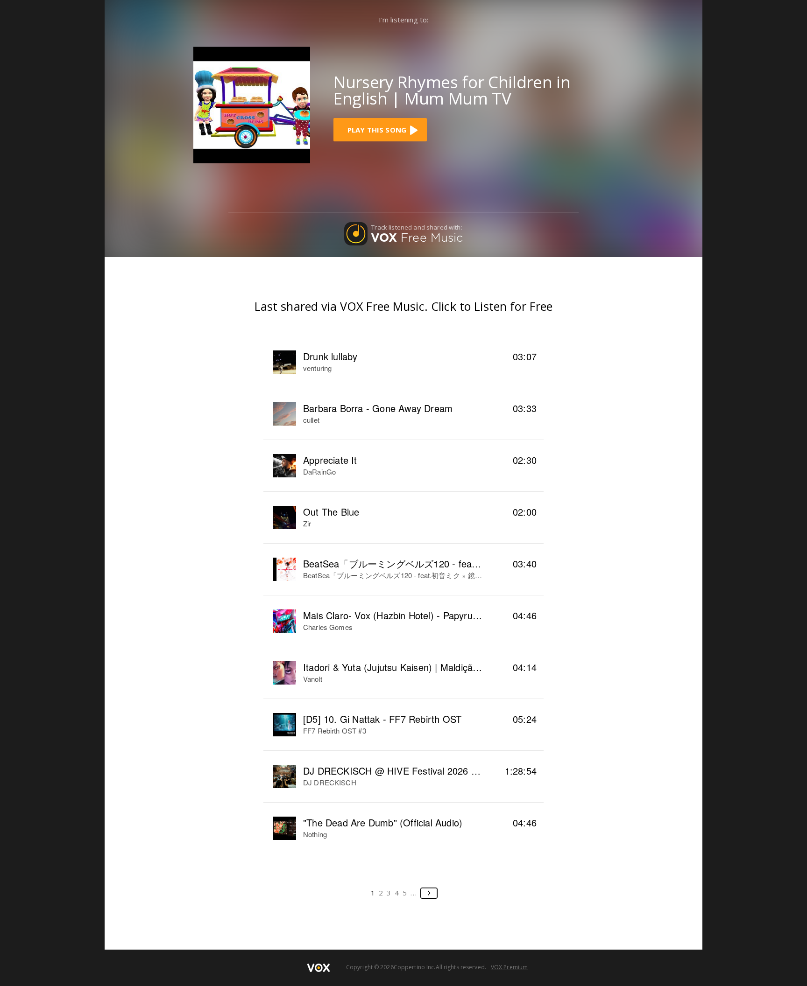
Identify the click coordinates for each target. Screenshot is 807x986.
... (414, 892)
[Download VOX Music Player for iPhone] (251, 104)
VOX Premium (509, 967)
